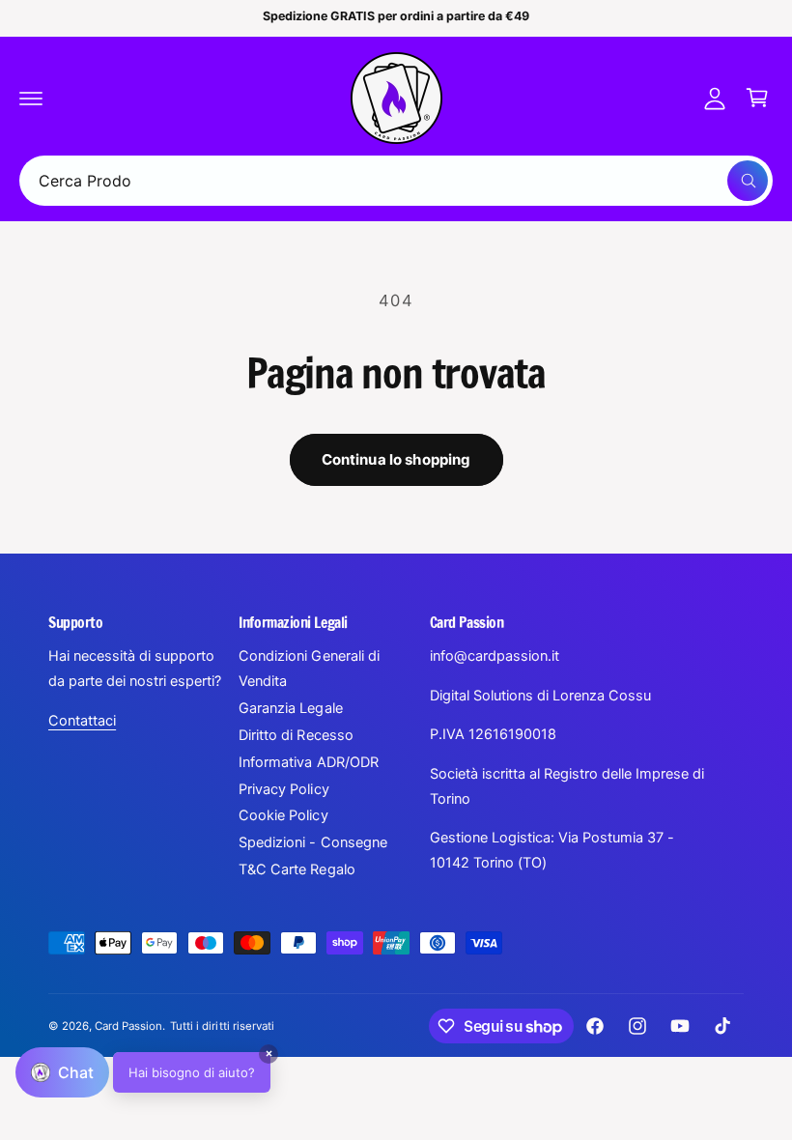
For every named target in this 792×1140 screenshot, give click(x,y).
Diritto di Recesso (296, 735)
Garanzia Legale (290, 708)
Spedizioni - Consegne (312, 842)
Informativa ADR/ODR (308, 762)
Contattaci (82, 720)
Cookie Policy (283, 815)
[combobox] (396, 181)
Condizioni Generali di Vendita (309, 668)
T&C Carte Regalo (296, 869)
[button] (31, 97)
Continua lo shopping (396, 459)
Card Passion (128, 1026)
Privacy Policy (283, 789)
